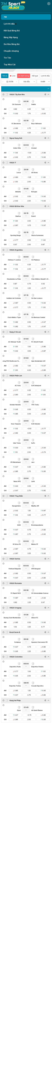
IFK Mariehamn (16, 462)
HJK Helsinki (35, 424)
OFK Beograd (35, 568)
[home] (13, 6)
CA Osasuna (16, 104)
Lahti (33, 481)
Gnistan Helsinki (15, 404)
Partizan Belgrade (15, 568)
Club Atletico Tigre (14, 317)
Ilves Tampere (16, 424)
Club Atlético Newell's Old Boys (40, 279)
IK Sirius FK (17, 544)
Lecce (19, 172)
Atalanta (18, 191)
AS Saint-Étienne (37, 710)
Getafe (33, 104)
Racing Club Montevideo (12, 617)
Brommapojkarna (37, 525)
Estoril (33, 216)
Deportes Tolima (15, 686)
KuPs (33, 443)
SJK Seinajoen (36, 385)
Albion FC (34, 617)
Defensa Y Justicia (14, 260)
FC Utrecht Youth (37, 342)
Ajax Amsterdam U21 (38, 361)
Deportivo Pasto (15, 666)
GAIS (19, 525)
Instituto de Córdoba (14, 298)
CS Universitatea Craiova (39, 593)
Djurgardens (16, 506)
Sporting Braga (15, 235)
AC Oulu (18, 385)
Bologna (34, 191)
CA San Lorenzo (36, 298)
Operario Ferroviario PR (39, 642)
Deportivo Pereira (37, 666)
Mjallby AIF (35, 506)
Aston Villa (17, 148)
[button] (9, 81)
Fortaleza (17, 642)
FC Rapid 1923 (16, 593)
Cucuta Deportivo (37, 686)
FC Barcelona (16, 123)
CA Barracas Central (38, 317)
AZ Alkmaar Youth (14, 342)
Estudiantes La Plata (14, 279)
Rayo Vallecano (36, 123)
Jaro (32, 462)
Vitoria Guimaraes (37, 235)
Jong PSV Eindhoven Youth (12, 361)
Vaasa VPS (17, 481)
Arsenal (34, 148)
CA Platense (35, 260)
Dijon (19, 710)
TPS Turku (35, 404)
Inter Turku (17, 443)
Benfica (18, 216)
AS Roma (34, 172)
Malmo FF (34, 544)
